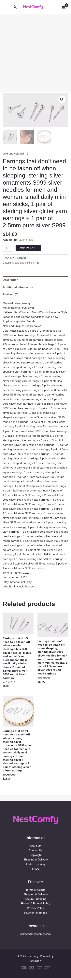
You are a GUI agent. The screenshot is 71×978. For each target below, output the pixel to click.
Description (10, 279)
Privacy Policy (35, 908)
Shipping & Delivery (35, 859)
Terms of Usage (35, 889)
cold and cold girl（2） (17, 153)
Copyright (36, 855)
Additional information (18, 287)
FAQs (35, 868)
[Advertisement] (35, 49)
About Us (35, 845)
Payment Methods (35, 912)
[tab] (35, 280)
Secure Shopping (35, 898)
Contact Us (35, 850)
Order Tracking (35, 864)
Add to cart (28, 248)
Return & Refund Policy (35, 903)
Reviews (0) (10, 294)
